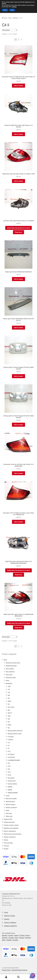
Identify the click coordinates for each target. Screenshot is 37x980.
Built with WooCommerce (19, 970)
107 (9, 689)
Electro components (10, 831)
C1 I (9, 742)
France (27, 935)
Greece (16, 935)
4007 (9, 716)
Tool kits (6, 846)
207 (9, 698)
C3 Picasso (11, 754)
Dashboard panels (11, 665)
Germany (5, 938)
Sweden (9, 940)
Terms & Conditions (10, 922)
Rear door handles (11, 798)
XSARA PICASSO (13, 792)
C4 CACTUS (11, 757)
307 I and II (11, 707)
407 (9, 722)
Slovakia (15, 940)
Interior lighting (12, 784)
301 (9, 704)
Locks (7, 795)
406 (9, 719)
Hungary (11, 938)
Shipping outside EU (10, 926)
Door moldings (10, 671)
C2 (8, 745)
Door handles (10, 668)
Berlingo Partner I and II (15, 733)
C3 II (9, 751)
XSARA (10, 789)
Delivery (6, 919)
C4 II (9, 766)
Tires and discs (8, 843)
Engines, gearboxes (10, 837)
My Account (6, 977)
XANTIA (10, 787)
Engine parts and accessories (12, 834)
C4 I (9, 763)
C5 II (9, 772)
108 (9, 692)
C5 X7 (9, 775)
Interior (6, 840)
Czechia (10, 935)
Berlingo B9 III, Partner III (15, 730)
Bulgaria (4, 935)
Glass (7, 680)
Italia (16, 938)
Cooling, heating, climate (11, 825)
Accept (5, 10)
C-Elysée (10, 739)
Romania (28, 938)
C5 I (9, 769)
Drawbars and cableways (11, 828)
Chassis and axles (9, 822)
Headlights (15, 18)
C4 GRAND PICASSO (14, 760)
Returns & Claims (9, 916)
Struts (7, 810)
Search (18, 977)
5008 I (9, 725)
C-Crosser (11, 736)
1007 (9, 686)
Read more (18, 232)
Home (5, 18)
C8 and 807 (11, 778)
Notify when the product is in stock (18, 228)
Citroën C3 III (11, 781)
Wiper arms (9, 816)
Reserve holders (10, 804)
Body (10, 18)
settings (14, 7)
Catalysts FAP (8, 819)
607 (9, 728)
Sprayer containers (11, 807)
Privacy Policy (6, 970)
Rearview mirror (10, 801)
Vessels (6, 848)
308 (9, 710)
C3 (8, 748)
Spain (4, 940)
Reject (12, 10)
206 (9, 695)
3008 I (9, 701)
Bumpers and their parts (13, 663)
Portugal (21, 938)
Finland (22, 935)
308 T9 (10, 713)
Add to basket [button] (18, 86)
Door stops (9, 674)
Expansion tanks (11, 677)
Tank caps (9, 813)
